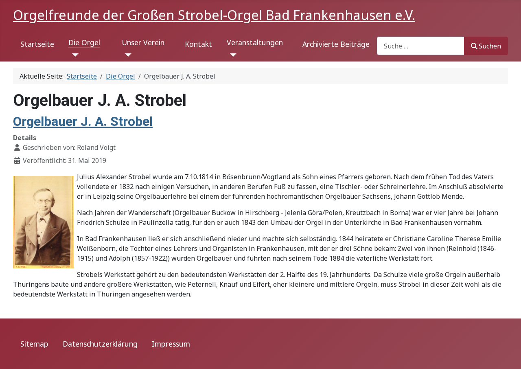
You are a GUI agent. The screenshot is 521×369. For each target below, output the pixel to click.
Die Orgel (84, 42)
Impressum (171, 344)
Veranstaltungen (255, 42)
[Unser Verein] (127, 55)
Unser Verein (143, 42)
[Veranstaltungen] (232, 55)
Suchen (490, 46)
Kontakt (198, 44)
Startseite (37, 44)
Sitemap (34, 344)
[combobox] (420, 46)
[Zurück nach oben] (506, 353)
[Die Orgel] (73, 55)
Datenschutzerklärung (100, 344)
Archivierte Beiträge (336, 44)
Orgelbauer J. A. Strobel (83, 121)
